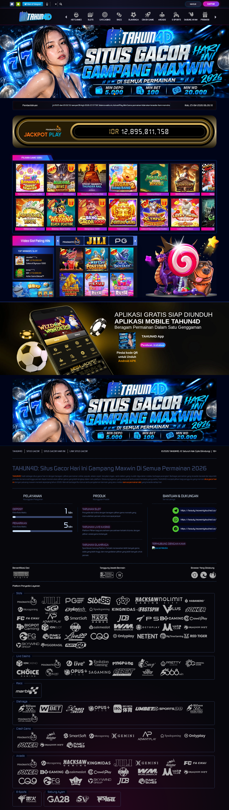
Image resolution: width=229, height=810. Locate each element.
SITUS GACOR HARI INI (54, 451)
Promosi (205, 19)
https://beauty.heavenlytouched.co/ (198, 510)
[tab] (72, 240)
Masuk (193, 4)
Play (55, 134)
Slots (91, 19)
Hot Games (76, 19)
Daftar (211, 4)
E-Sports (176, 19)
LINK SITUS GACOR (79, 451)
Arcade (162, 19)
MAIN (32, 177)
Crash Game (148, 19)
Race (119, 19)
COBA (73, 255)
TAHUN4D (17, 451)
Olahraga (133, 19)
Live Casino (104, 19)
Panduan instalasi (152, 345)
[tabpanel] (114, 61)
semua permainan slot (132, 482)
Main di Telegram (34, 4)
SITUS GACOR (33, 451)
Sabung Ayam (190, 19)
